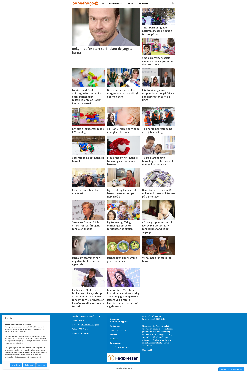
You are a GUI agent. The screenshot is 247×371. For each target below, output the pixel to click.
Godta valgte (29, 365)
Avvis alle (41, 365)
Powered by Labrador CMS (123, 368)
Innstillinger (16, 365)
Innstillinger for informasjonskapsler (231, 369)
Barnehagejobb (115, 3)
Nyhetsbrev (143, 3)
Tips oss (130, 3)
